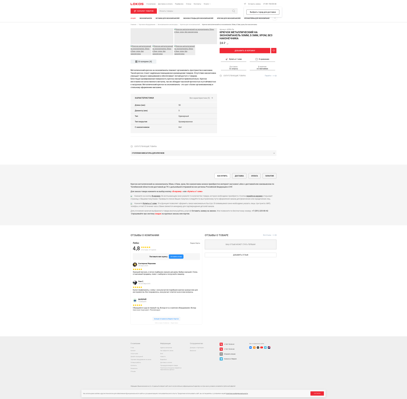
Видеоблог (163, 359)
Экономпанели (145, 18)
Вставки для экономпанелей (167, 18)
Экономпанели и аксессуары (168, 24)
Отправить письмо (230, 354)
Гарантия (269, 176)
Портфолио (179, 4)
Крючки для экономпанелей (228, 18)
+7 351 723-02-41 (229, 344)
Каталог (133, 350)
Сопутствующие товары (247, 76)
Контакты (197, 4)
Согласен (317, 393)
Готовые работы (136, 362)
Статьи (188, 4)
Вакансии (193, 350)
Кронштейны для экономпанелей (258, 18)
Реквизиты (134, 368)
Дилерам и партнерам (197, 347)
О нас (132, 347)
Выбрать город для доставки (263, 12)
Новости (163, 356)
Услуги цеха (134, 353)
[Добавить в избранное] (273, 50)
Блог (161, 353)
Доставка (239, 176)
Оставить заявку (254, 4)
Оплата (254, 176)
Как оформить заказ (166, 350)
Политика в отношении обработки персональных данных (170, 368)
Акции (133, 18)
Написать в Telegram (230, 359)
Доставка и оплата (165, 4)
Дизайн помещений (137, 356)
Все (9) (200, 98)
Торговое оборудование (147, 24)
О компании (151, 4)
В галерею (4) (145, 61)
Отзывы (133, 371)
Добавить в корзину (245, 51)
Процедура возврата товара (169, 365)
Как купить (222, 176)
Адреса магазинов (166, 347)
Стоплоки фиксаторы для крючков (148, 153)
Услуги (206, 4)
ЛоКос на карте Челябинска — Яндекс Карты (166, 322)
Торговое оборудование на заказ (141, 359)
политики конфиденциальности (237, 393)
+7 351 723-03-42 (269, 4)
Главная (133, 24)
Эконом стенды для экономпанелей (198, 18)
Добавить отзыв (240, 255)
